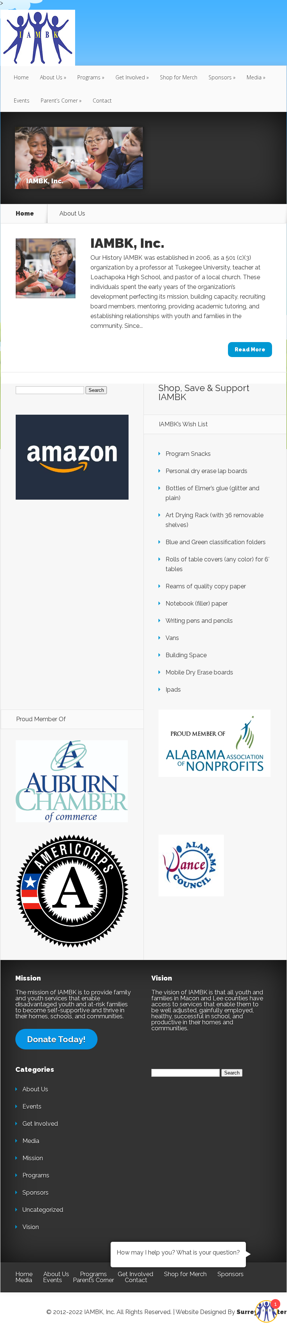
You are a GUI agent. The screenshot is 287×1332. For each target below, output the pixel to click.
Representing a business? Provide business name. (109, 726)
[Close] (252, 505)
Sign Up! (143, 811)
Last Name (52, 642)
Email (44, 564)
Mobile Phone (56, 684)
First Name (52, 600)
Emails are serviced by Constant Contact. (138, 786)
